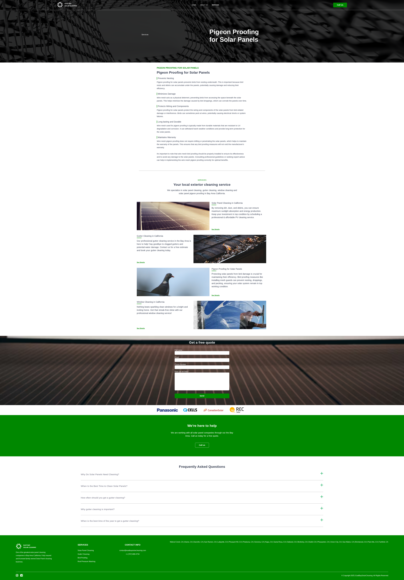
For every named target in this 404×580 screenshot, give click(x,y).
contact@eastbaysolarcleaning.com (132, 550)
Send (202, 396)
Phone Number (180, 364)
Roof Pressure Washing (86, 561)
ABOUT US (204, 5)
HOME (194, 5)
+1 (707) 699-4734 (133, 554)
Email (177, 357)
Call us (202, 445)
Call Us (340, 5)
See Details (216, 229)
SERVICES (215, 5)
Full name (178, 350)
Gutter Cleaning (83, 554)
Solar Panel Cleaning (86, 550)
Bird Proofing (82, 558)
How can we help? (182, 371)
